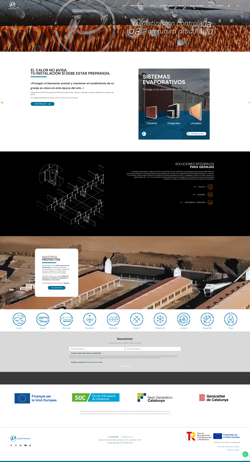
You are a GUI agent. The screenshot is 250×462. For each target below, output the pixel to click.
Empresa (181, 6)
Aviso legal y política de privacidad (228, 446)
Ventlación (183, 328)
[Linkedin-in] (21, 445)
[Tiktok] (30, 445)
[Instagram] (16, 445)
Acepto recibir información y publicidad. (86, 353)
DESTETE (201, 187)
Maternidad (66, 328)
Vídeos (152, 6)
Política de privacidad (94, 362)
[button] (2, 102)
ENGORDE (201, 195)
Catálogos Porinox (166, 6)
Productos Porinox (137, 6)
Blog (210, 6)
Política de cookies (233, 450)
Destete (19, 328)
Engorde (43, 328)
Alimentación (89, 328)
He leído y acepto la (86, 362)
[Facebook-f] (11, 445)
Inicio (124, 6)
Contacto (220, 6)
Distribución (113, 328)
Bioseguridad (207, 328)
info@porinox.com (102, 358)
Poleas (231, 328)
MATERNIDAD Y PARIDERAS (195, 202)
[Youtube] (25, 445)
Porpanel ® (136, 328)
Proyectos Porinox (197, 6)
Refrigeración (160, 328)
